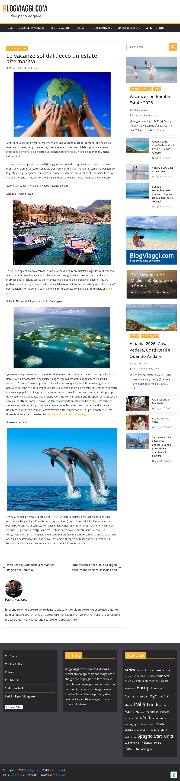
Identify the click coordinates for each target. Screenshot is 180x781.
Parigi (129, 724)
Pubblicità (11, 680)
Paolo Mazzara (34, 68)
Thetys (54, 516)
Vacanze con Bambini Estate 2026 (151, 99)
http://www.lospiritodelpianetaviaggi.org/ (70, 414)
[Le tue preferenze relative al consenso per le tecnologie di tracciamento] (174, 775)
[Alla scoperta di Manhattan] (137, 404)
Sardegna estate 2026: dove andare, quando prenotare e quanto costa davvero (161, 446)
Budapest (162, 676)
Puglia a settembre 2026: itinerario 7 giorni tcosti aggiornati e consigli (162, 194)
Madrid (129, 712)
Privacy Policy (14, 707)
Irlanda (128, 705)
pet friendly (140, 724)
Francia (158, 688)
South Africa (130, 737)
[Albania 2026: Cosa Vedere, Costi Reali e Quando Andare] (137, 150)
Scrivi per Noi (155, 27)
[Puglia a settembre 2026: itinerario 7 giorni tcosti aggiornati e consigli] (137, 197)
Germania (131, 696)
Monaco (164, 711)
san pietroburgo (142, 730)
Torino (157, 742)
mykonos (129, 718)
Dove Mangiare (102, 27)
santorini (155, 730)
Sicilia (13, 271)
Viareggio (146, 749)
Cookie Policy (14, 664)
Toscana (132, 748)
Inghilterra (158, 696)
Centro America (145, 681)
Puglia (150, 724)
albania (140, 670)
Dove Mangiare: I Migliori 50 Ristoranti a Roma (151, 280)
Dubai (164, 681)
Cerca (173, 47)
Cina (158, 681)
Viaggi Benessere (129, 27)
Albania (134, 336)
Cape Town (130, 681)
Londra (154, 704)
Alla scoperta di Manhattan (161, 401)
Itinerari (80, 27)
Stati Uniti (163, 736)
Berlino (151, 676)
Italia (157, 89)
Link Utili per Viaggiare (20, 696)
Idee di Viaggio (59, 27)
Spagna (145, 736)
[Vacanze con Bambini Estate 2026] (151, 70)
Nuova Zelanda (159, 718)
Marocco (140, 712)
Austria (166, 670)
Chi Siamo (11, 656)
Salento (129, 729)
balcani (128, 676)
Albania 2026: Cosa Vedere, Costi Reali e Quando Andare (163, 147)
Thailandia (146, 742)
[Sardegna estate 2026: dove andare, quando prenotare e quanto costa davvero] (137, 449)
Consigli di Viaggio (31, 27)
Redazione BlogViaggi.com (145, 115)
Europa (144, 687)
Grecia (143, 696)
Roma (159, 724)
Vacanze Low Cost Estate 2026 (162, 169)
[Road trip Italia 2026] (137, 423)
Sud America (132, 742)
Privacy (10, 672)
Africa (130, 669)
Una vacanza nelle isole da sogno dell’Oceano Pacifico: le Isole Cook (94, 567)
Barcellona (139, 676)
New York (142, 717)
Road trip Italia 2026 (160, 420)
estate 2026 (130, 688)
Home (9, 27)
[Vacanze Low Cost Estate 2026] (137, 172)
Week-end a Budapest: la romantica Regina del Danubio (30, 567)
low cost (166, 705)
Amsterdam (153, 670)
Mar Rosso (152, 711)
